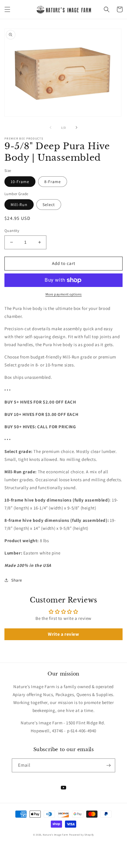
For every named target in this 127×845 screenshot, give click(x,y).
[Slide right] (76, 127)
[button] (7, 9)
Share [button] (16, 580)
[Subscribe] (108, 765)
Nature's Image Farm (55, 834)
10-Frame (20, 181)
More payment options (63, 294)
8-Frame (52, 181)
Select (49, 204)
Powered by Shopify (81, 834)
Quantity (11, 230)
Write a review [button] (63, 634)
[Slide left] (50, 127)
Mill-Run (19, 204)
